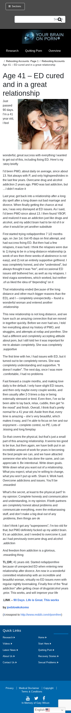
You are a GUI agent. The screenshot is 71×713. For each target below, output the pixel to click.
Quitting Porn (33, 50)
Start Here (43, 643)
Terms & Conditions (31, 691)
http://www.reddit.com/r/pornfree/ (32, 614)
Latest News (9, 650)
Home (41, 637)
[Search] (60, 19)
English (40, 709)
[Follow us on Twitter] (36, 698)
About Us (8, 656)
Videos (6, 643)
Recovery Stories (47, 656)
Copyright (49, 688)
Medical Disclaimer (29, 688)
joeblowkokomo (18, 607)
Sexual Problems (47, 662)
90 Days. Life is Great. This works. (31, 600)
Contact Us (9, 662)
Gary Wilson (42, 703)
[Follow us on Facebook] (44, 698)
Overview (55, 50)
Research (12, 50)
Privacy (10, 688)
